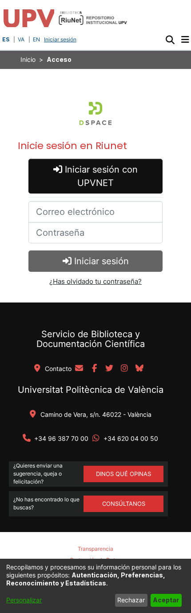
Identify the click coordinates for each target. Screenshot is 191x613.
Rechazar (131, 600)
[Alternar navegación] (185, 39)
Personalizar (24, 600)
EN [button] (36, 39)
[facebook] (94, 368)
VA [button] (21, 39)
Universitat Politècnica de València (90, 389)
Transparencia (95, 548)
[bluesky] (139, 368)
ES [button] (5, 39)
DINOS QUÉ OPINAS (123, 473)
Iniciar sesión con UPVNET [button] (100, 176)
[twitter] (109, 368)
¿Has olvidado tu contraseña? (95, 281)
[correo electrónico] (79, 368)
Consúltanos (123, 503)
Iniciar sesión (61, 39)
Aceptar (166, 600)
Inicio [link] (28, 59)
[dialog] (95, 586)
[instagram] (124, 368)
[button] (169, 39)
